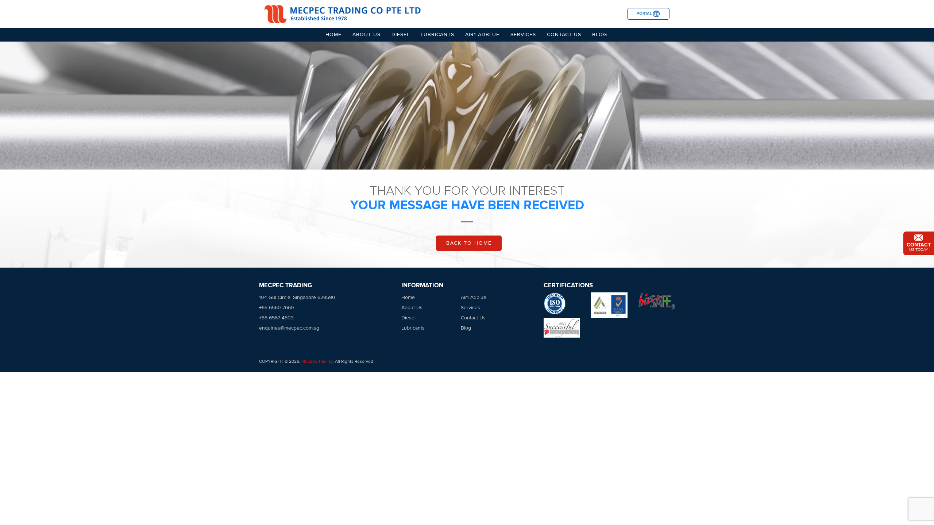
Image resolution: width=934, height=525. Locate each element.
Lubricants (437, 34)
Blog (599, 34)
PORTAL (645, 13)
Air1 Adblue (482, 34)
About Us (366, 34)
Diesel (400, 34)
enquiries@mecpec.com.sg (289, 328)
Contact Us (564, 34)
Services (523, 34)
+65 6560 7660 (276, 307)
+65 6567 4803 (276, 318)
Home (333, 34)
